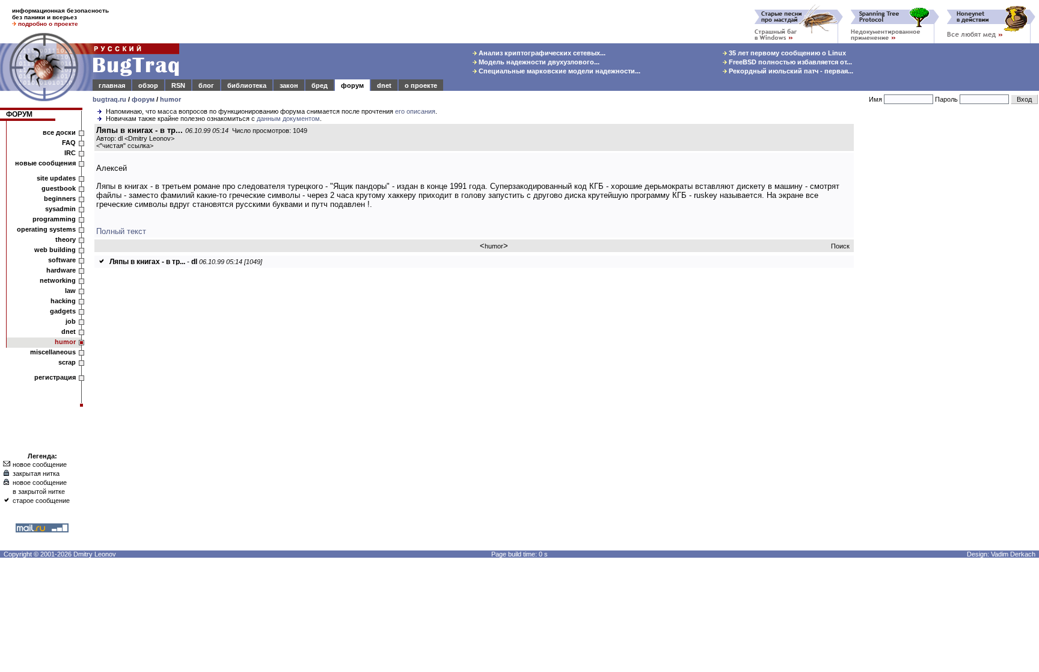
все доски (59, 132)
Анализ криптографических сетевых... (541, 53)
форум (352, 85)
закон (289, 85)
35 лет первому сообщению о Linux (786, 53)
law (70, 290)
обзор (148, 85)
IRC (70, 152)
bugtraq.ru (109, 99)
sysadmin (60, 208)
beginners (60, 198)
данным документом (288, 118)
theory (65, 239)
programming (54, 219)
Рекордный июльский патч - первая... (790, 71)
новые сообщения (45, 163)
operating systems (46, 229)
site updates (56, 178)
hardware (61, 270)
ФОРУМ (19, 114)
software (62, 260)
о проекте (421, 85)
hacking (63, 300)
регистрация (55, 377)
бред (319, 85)
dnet (384, 85)
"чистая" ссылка (125, 145)
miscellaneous (53, 352)
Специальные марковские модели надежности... (558, 71)
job (71, 321)
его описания (415, 111)
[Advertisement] (949, 306)
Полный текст (121, 231)
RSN (178, 85)
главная (112, 85)
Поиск (840, 246)
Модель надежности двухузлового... (538, 62)
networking (58, 280)
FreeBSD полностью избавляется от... (789, 62)
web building (55, 249)
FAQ (69, 142)
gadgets (63, 311)
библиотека (246, 85)
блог (206, 85)
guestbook (58, 188)
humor (170, 99)
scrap (67, 362)
